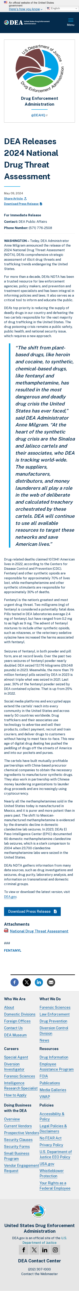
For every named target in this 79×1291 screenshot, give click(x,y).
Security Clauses (18, 1140)
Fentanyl (12, 950)
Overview (12, 1119)
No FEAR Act (51, 1138)
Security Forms (17, 1146)
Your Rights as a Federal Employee (55, 1185)
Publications (50, 1083)
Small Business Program (16, 1156)
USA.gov (47, 1164)
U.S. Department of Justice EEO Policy (56, 1154)
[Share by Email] (51, 982)
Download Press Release (21, 203)
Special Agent (16, 1057)
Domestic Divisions (19, 1014)
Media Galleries (53, 1090)
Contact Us (13, 1028)
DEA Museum (15, 1035)
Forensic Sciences (55, 1007)
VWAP (45, 1097)
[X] (34, 1250)
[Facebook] (24, 1250)
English (55, 8)
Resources (49, 1049)
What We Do (50, 999)
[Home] (33, 22)
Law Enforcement (55, 1014)
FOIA (44, 1076)
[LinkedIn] (45, 1250)
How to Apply (15, 1095)
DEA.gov (10, 897)
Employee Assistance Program (57, 1066)
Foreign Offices (17, 1021)
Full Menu (71, 23)
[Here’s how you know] (39, 6)
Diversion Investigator (14, 1066)
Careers (11, 1049)
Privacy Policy (51, 1145)
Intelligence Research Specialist (21, 1085)
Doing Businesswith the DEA (17, 1108)
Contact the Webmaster (39, 1274)
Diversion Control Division (54, 1030)
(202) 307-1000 (39, 1269)
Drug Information (54, 1057)
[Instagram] (55, 1250)
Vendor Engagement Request (21, 1168)
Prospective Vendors (21, 1133)
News (44, 1040)
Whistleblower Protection (52, 1173)
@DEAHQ (38, 115)
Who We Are (15, 999)
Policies (47, 1105)
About (9, 1007)
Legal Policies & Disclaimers (53, 1128)
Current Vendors (18, 1126)
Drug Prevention (53, 1021)
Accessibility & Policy (52, 1116)
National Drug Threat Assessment (39, 931)
